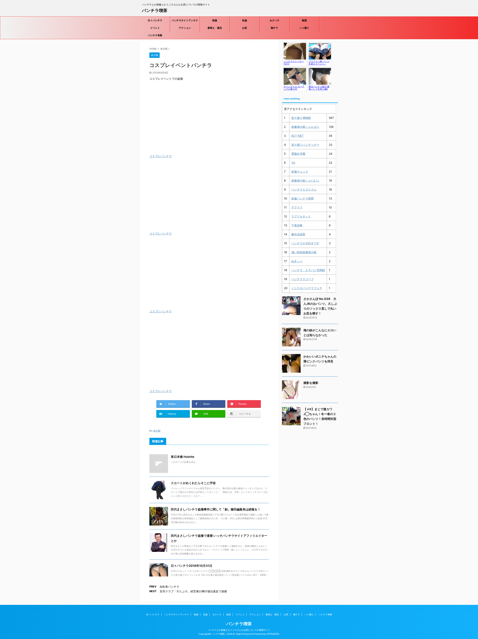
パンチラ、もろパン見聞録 (308, 270)
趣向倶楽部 (298, 234)
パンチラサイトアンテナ (184, 20)
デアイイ (296, 207)
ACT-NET (297, 136)
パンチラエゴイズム (303, 189)
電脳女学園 (298, 153)
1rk (293, 162)
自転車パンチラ (169, 586)
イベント (155, 27)
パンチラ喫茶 (154, 10)
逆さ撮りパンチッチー (305, 144)
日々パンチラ (155, 20)
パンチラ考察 (155, 35)
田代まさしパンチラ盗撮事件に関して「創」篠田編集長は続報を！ (215, 509)
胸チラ (274, 27)
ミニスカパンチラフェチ (306, 288)
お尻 (244, 27)
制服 (214, 20)
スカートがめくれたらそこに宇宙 (193, 483)
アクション (185, 27)
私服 (244, 20)
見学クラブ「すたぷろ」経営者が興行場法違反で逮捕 (193, 591)
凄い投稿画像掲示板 (303, 252)
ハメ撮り (304, 27)
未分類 (156, 430)
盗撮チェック (299, 171)
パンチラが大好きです (305, 243)
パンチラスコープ (302, 279)
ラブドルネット (301, 216)
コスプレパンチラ (160, 156)
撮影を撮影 (310, 383)
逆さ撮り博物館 (301, 118)
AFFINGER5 (273, 633)
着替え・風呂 (214, 27)
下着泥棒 (296, 225)
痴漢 (304, 20)
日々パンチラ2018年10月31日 (191, 566)
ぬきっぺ (296, 261)
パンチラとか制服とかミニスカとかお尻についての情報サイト (239, 630)
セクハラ (274, 20)
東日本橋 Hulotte (182, 457)
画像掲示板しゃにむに (305, 180)
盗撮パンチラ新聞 (302, 198)
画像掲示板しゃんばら (305, 127)
